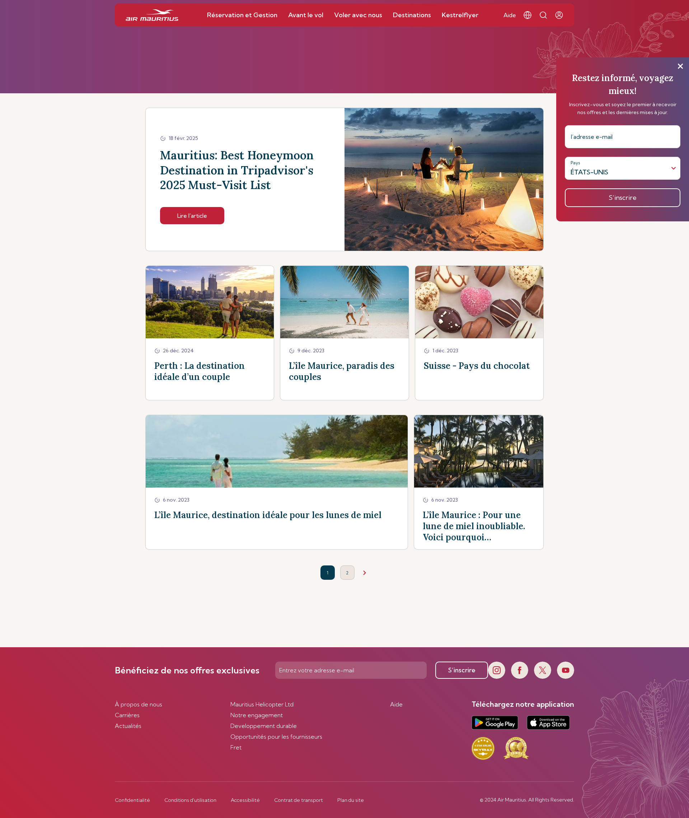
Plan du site (350, 800)
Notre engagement (256, 715)
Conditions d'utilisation (190, 800)
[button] (527, 15)
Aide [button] (509, 15)
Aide (396, 704)
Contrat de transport (298, 800)
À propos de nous (138, 704)
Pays (575, 162)
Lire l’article (192, 215)
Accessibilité (245, 800)
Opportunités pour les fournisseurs (276, 736)
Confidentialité (132, 800)
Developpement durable (263, 725)
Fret (236, 747)
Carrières (127, 715)
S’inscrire (461, 670)
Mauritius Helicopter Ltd (262, 704)
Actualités (128, 725)
